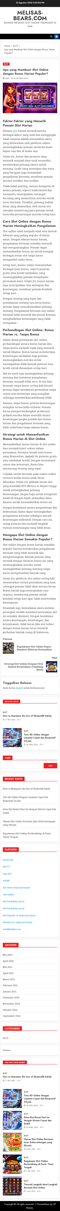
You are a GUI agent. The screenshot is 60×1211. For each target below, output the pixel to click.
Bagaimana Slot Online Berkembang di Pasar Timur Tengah (39, 1164)
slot (15, 130)
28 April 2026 (32, 745)
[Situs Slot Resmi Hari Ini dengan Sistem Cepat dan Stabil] (12, 1120)
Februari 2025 (10, 985)
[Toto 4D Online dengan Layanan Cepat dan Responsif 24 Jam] (12, 737)
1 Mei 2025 (30, 1191)
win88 (6, 880)
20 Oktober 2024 (21, 78)
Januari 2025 (9, 991)
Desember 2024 (11, 997)
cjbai (7, 78)
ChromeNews (43, 1204)
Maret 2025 (9, 979)
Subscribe (56, 36)
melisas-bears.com (30, 15)
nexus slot (8, 859)
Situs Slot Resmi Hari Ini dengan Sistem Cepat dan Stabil (37, 1120)
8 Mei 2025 (30, 1149)
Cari (7, 757)
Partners (7, 1050)
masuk (19, 687)
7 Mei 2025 (30, 1171)
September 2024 (11, 1015)
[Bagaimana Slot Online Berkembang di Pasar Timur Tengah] (12, 1164)
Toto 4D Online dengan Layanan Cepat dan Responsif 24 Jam (40, 738)
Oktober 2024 (10, 1009)
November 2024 (11, 1003)
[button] (51, 36)
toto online (8, 894)
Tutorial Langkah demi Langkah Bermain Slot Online (40, 1186)
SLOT (6, 64)
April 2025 (8, 973)
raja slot (7, 873)
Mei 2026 (7, 954)
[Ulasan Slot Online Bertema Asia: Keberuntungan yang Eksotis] (12, 1142)
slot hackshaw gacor (14, 901)
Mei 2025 (7, 967)
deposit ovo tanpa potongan (18, 922)
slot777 (6, 866)
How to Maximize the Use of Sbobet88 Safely (27, 715)
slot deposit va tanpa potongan (19, 915)
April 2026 (8, 961)
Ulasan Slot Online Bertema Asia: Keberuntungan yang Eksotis (38, 1142)
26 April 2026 (32, 1127)
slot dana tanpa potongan (16, 887)
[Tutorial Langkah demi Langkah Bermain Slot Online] (12, 1185)
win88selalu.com (12, 929)
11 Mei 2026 (10, 720)
